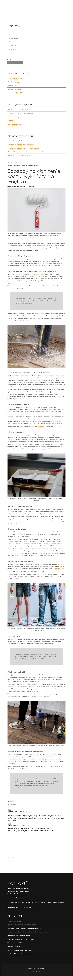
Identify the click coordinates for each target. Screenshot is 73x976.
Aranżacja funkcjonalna (14, 89)
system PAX (13, 553)
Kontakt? (18, 883)
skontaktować (42, 426)
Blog (10, 34)
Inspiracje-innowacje (13, 31)
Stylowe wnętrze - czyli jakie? (16, 78)
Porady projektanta (14, 38)
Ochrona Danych (36, 971)
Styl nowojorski (12, 85)
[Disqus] (36, 832)
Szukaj (9, 59)
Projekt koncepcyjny (13, 82)
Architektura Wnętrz (13, 186)
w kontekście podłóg (58, 568)
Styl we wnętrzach (14, 45)
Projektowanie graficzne (16, 49)
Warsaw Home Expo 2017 (15, 93)
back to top (11, 857)
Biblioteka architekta (15, 42)
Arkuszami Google (39, 274)
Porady (22, 186)
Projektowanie (29, 186)
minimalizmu (16, 398)
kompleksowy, (45, 411)
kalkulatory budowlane (49, 286)
